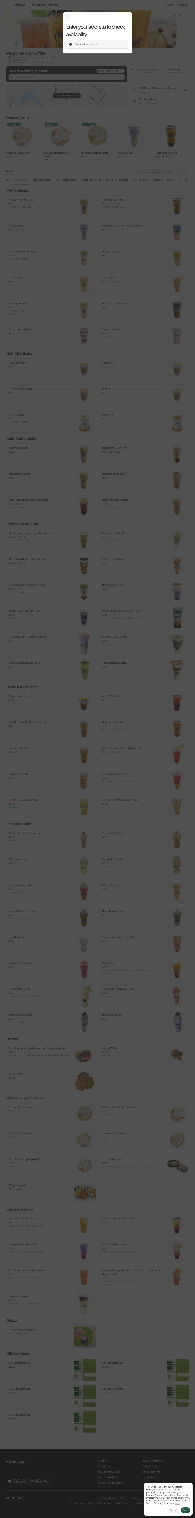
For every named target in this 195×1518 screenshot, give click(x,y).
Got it (185, 1510)
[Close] (67, 17)
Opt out (173, 1510)
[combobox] (100, 44)
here (177, 1503)
